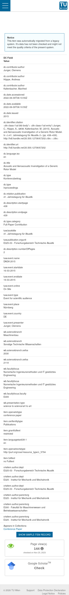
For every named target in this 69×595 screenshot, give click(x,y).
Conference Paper (13, 529)
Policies (62, 593)
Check (39, 568)
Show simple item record (34, 534)
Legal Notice (48, 593)
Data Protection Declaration (52, 590)
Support (30, 590)
